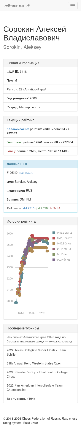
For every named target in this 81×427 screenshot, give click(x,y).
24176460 (26, 172)
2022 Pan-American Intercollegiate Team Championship (35, 387)
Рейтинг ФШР (16, 5)
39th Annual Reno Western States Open (34, 363)
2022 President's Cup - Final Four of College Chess (37, 374)
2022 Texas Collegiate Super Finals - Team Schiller (36, 352)
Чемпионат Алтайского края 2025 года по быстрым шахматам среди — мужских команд (39, 339)
